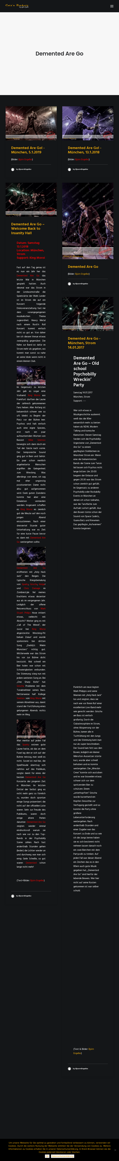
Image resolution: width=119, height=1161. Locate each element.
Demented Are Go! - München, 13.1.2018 (84, 150)
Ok (47, 1156)
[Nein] (115, 1150)
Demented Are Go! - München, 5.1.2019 (28, 150)
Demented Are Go (83, 267)
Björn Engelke (82, 274)
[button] (112, 6)
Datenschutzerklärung (62, 1156)
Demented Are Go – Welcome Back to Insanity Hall (27, 228)
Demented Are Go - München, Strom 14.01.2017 (84, 343)
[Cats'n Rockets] (17, 6)
